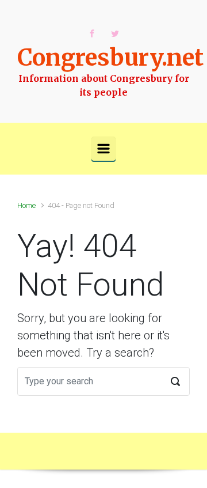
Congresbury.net (110, 57)
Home (26, 205)
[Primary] (103, 149)
